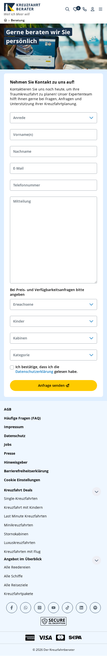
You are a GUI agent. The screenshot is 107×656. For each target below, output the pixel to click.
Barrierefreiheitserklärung (26, 471)
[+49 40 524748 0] (85, 9)
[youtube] (53, 607)
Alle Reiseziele (16, 585)
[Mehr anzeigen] (96, 491)
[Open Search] (67, 9)
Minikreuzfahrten (18, 525)
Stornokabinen (16, 534)
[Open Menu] (100, 9)
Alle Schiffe (13, 576)
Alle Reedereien (17, 567)
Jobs (7, 444)
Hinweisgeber (15, 462)
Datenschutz (14, 435)
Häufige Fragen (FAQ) (22, 418)
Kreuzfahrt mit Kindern (23, 507)
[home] (5, 20)
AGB (7, 409)
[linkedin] (81, 607)
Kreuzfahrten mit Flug (22, 551)
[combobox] (53, 118)
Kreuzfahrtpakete (18, 593)
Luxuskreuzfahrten (19, 542)
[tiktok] (67, 607)
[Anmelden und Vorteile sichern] (93, 9)
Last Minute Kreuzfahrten (25, 516)
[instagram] (39, 607)
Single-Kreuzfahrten (21, 498)
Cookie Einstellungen (22, 479)
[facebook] (11, 607)
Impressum (14, 426)
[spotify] (95, 607)
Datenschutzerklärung (34, 371)
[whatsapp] (25, 607)
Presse (9, 453)
